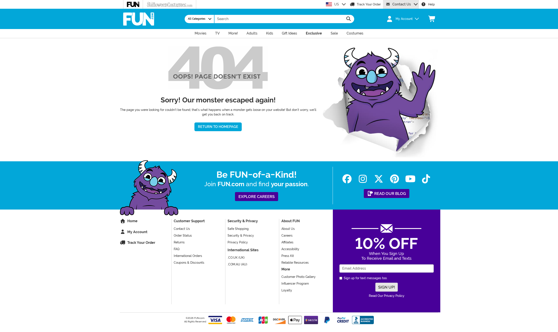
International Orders (188, 256)
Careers (287, 235)
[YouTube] (410, 179)
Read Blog (389, 193)
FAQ (176, 249)
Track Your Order (369, 4)
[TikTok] (426, 179)
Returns (179, 242)
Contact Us (401, 4)
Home (132, 221)
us (336, 4)
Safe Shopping (238, 229)
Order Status (183, 235)
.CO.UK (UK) (236, 257)
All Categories (196, 18)
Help (431, 4)
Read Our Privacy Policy (386, 296)
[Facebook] (347, 179)
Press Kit (287, 256)
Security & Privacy (241, 235)
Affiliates (287, 242)
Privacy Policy (238, 242)
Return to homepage (218, 127)
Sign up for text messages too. (365, 278)
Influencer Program (295, 283)
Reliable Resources (295, 262)
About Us (288, 229)
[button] (400, 19)
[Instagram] (363, 179)
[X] (378, 179)
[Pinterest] (394, 179)
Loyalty (286, 290)
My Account (136, 232)
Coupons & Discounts (189, 262)
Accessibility (290, 249)
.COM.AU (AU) (237, 264)
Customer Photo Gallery (298, 277)
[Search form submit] (348, 19)
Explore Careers (256, 196)
